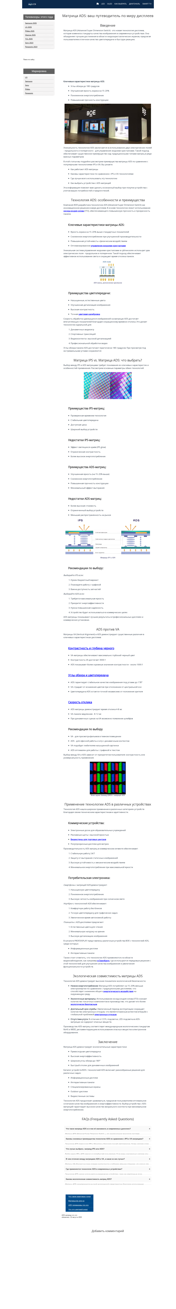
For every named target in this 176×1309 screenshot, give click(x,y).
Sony (27, 85)
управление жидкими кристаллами (108, 245)
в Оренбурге (103, 960)
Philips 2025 (29, 31)
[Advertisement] (107, 60)
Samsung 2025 (31, 23)
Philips (27, 89)
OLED (109, 4)
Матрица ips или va (76, 1201)
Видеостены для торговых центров (88, 839)
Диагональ (134, 4)
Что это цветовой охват (78, 1209)
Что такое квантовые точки (79, 1196)
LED (103, 4)
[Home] (98, 5)
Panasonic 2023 (31, 47)
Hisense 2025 (30, 35)
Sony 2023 (29, 43)
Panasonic (29, 93)
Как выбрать (120, 4)
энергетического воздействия (118, 991)
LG (26, 77)
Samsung (28, 81)
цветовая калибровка (89, 314)
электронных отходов (105, 1014)
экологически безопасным (84, 1004)
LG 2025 (28, 27)
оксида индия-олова (73, 210)
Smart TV (146, 4)
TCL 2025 (29, 39)
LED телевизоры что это (78, 1205)
